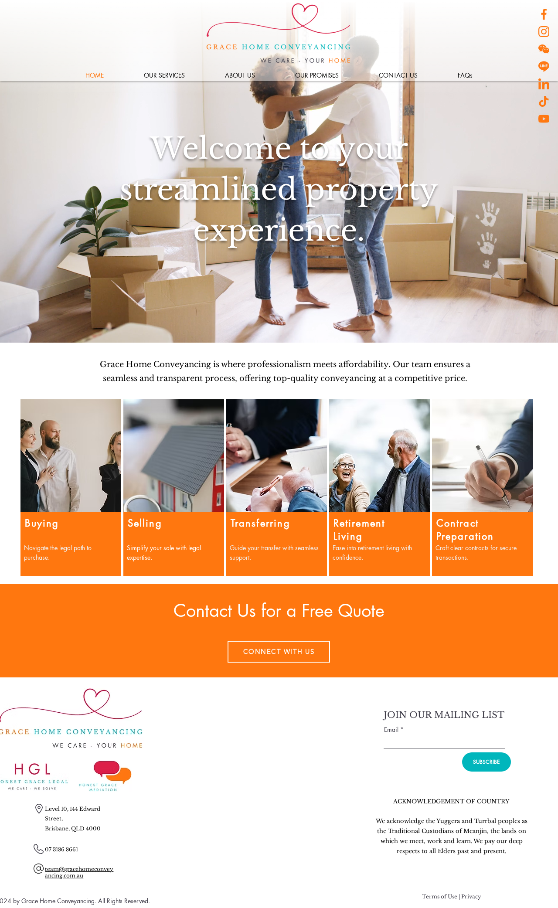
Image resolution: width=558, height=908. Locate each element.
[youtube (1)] (543, 118)
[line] (543, 66)
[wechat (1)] (543, 49)
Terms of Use (439, 896)
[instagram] (543, 31)
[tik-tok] (543, 101)
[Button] (70, 498)
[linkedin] (543, 83)
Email (392, 730)
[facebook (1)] (543, 14)
